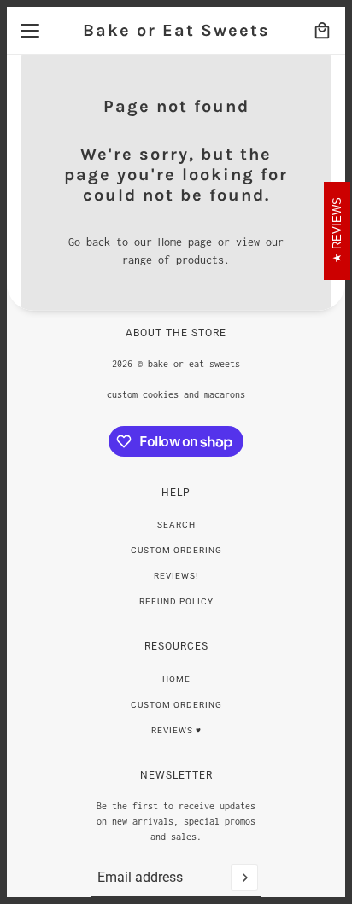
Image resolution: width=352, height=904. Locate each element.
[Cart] (322, 30)
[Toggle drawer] (30, 31)
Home (176, 679)
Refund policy (176, 601)
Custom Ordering (176, 550)
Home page (185, 242)
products (200, 260)
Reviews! (176, 575)
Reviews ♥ (176, 730)
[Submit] (244, 877)
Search (176, 524)
